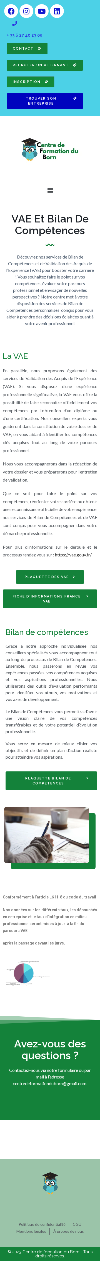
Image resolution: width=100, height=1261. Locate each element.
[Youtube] (42, 11)
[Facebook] (11, 11)
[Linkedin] (57, 11)
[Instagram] (26, 11)
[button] (50, 190)
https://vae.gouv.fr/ (73, 554)
